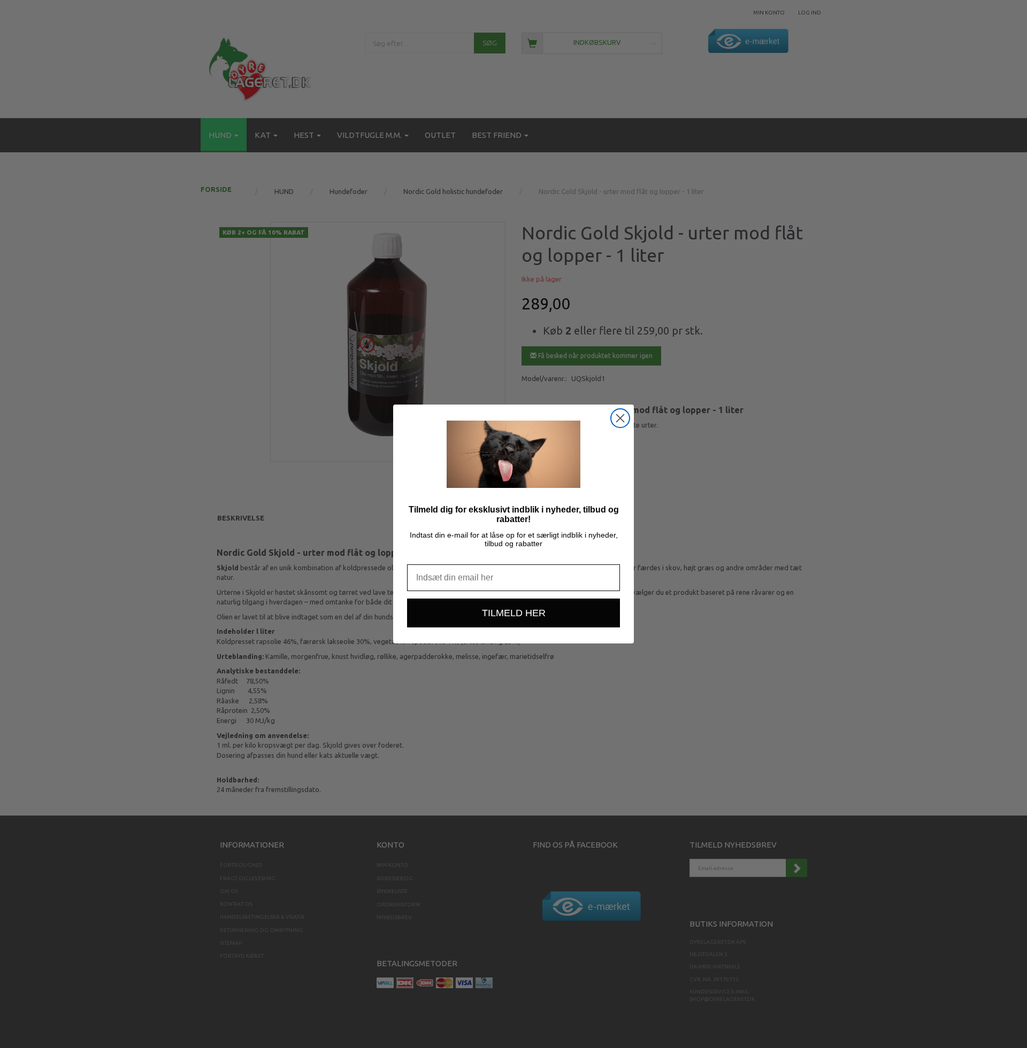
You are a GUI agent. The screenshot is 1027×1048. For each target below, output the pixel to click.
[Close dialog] (620, 418)
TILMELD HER (514, 613)
